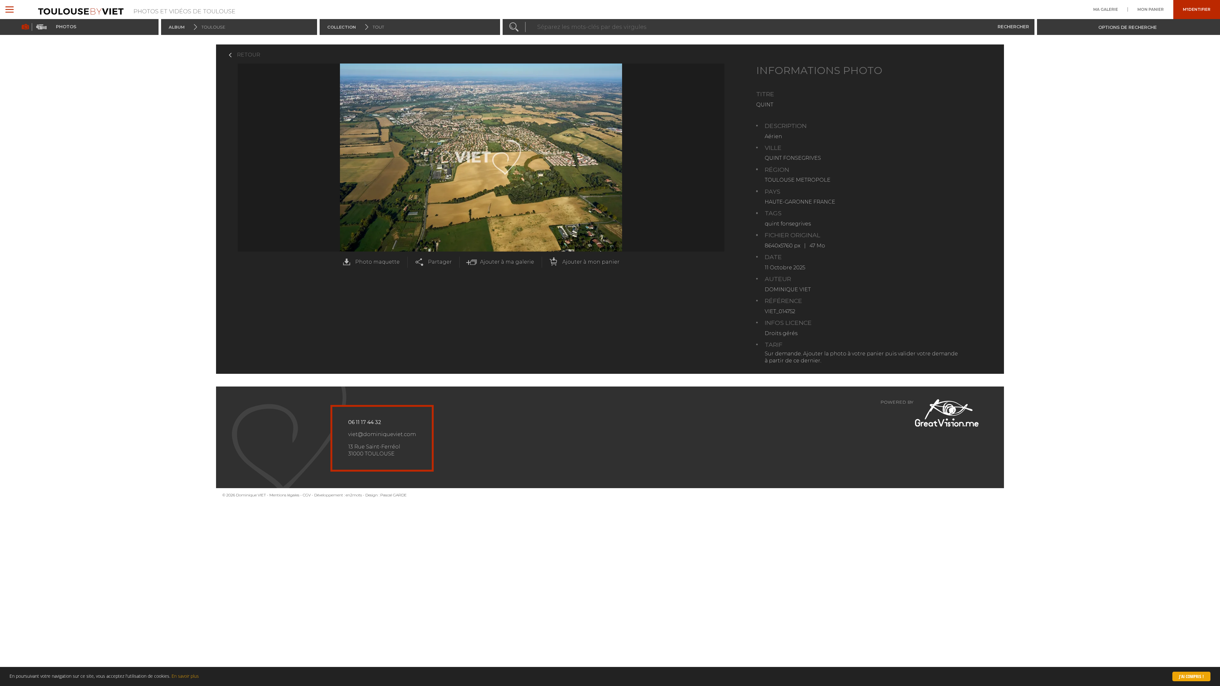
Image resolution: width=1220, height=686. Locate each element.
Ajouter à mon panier (591, 262)
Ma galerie (1105, 9)
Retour (248, 55)
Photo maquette (377, 262)
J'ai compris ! (1191, 676)
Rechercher (1013, 27)
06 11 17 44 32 (364, 422)
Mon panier (1150, 9)
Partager (440, 262)
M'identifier (1196, 9)
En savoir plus (185, 676)
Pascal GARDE (393, 495)
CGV (307, 495)
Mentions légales (284, 495)
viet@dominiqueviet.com (382, 434)
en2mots (354, 495)
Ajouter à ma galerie (507, 262)
